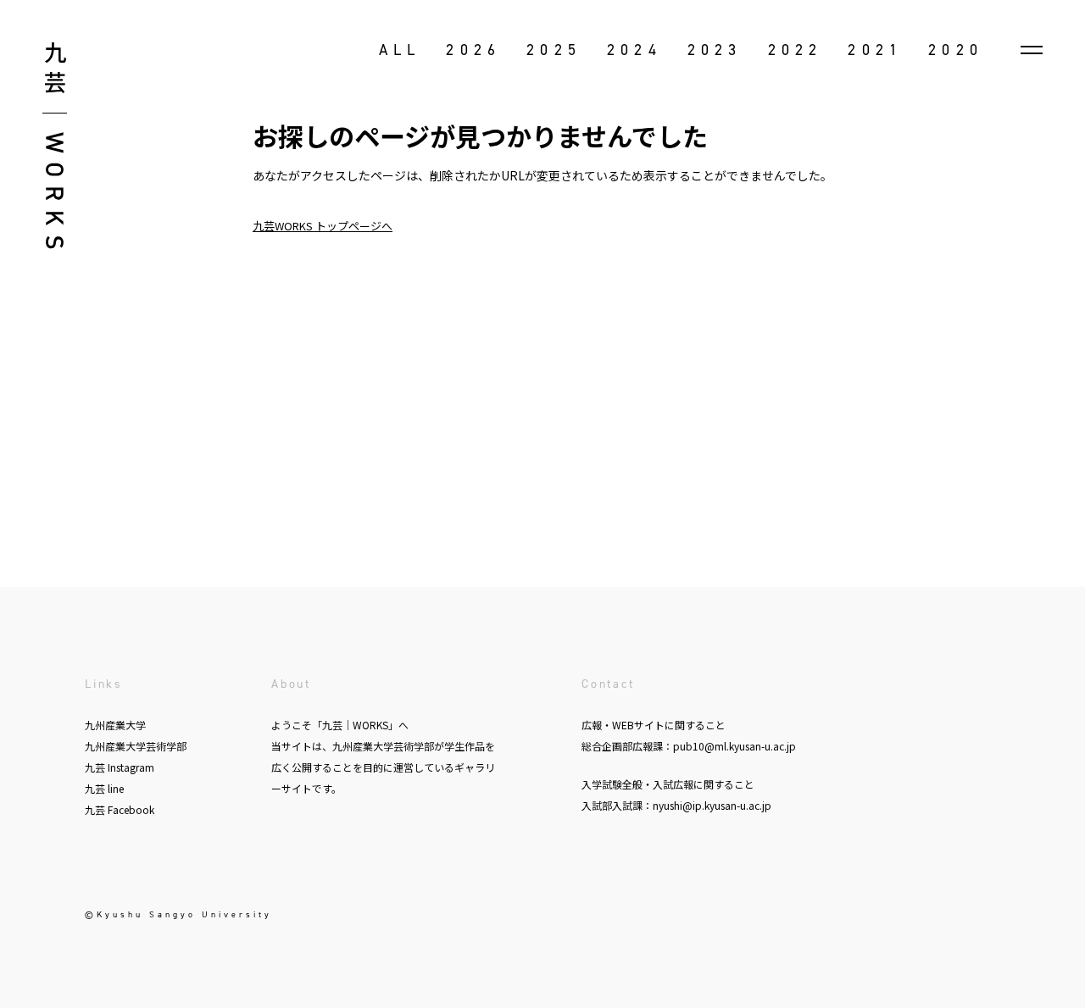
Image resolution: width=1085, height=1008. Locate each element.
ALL (400, 50)
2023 (715, 50)
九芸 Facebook (119, 809)
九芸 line (104, 788)
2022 (795, 50)
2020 (955, 50)
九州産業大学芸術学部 (135, 746)
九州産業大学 (115, 724)
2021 (875, 50)
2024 (634, 50)
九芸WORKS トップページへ (322, 225)
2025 (553, 50)
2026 (473, 50)
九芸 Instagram (119, 767)
